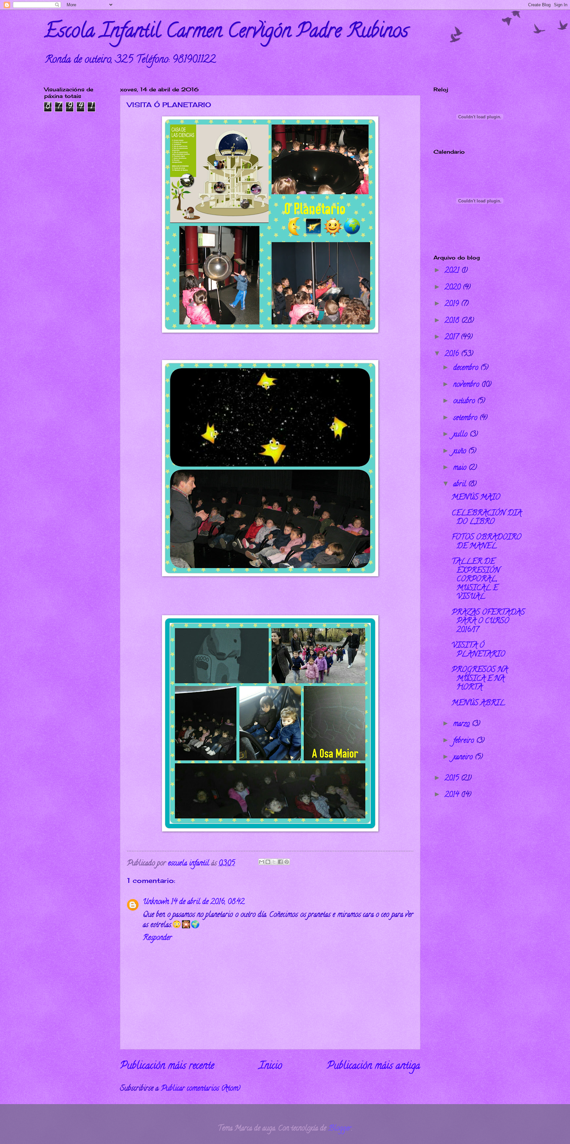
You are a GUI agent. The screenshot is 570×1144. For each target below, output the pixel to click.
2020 (453, 287)
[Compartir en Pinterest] (286, 861)
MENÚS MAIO (476, 497)
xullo (461, 434)
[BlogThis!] (268, 861)
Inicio (270, 1066)
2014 (453, 795)
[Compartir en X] (274, 861)
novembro (467, 385)
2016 (453, 354)
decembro (466, 368)
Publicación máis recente (167, 1066)
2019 (453, 304)
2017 (452, 337)
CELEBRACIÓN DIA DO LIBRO (487, 518)
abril (460, 484)
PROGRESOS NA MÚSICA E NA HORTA (480, 679)
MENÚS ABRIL (478, 703)
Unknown (156, 902)
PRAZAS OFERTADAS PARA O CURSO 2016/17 (488, 621)
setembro (466, 418)
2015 (453, 778)
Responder (157, 938)
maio (460, 468)
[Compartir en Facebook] (280, 861)
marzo (462, 724)
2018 (453, 321)
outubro (465, 401)
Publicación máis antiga (373, 1066)
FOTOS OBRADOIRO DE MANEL (486, 542)
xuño (460, 451)
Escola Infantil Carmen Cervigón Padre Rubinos (226, 32)
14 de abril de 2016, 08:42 (207, 902)
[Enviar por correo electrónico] (261, 861)
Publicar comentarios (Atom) (200, 1089)
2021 (453, 271)
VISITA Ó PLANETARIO (478, 650)
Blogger (339, 1128)
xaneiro (464, 757)
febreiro (464, 741)
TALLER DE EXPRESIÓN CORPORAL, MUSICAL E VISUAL (476, 580)
